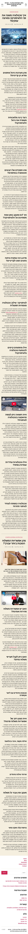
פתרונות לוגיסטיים (14, 11)
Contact (24, 866)
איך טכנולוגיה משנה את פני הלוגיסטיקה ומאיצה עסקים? (14, 18)
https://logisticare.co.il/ (12, 312)
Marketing (24, 862)
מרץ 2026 (24, 898)
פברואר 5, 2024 (8, 546)
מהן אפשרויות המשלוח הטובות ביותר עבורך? (14, 542)
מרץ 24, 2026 (8, 24)
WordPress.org (22, 923)
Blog (25, 860)
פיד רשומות (24, 919)
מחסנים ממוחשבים (22, 109)
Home (25, 858)
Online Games (23, 864)
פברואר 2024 (23, 900)
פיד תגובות (24, 921)
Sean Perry (16, 24)
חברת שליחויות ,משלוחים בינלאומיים (14, 537)
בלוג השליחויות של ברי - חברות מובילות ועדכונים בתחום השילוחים (14, 4)
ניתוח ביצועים (18, 293)
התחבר (25, 917)
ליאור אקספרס (13, 647)
